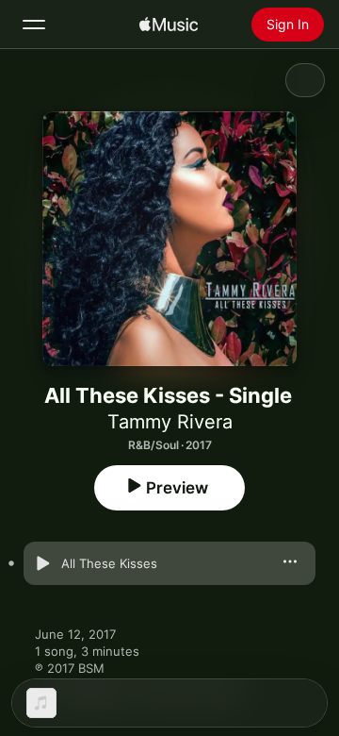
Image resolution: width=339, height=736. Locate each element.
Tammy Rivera (170, 421)
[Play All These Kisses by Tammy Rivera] (42, 563)
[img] (168, 24)
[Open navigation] (34, 24)
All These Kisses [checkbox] (109, 563)
